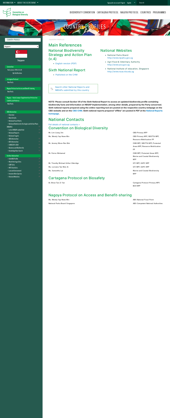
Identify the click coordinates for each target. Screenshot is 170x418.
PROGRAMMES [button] (159, 12)
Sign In (123, 2)
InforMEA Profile (13, 158)
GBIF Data (12, 164)
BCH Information (13, 141)
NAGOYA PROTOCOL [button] (129, 12)
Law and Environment (15, 170)
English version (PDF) (66, 63)
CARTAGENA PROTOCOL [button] (107, 12)
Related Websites (14, 176)
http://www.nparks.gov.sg (120, 58)
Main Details (12, 117)
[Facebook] (151, 39)
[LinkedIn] (156, 39)
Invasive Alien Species (15, 173)
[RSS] (162, 39)
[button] (131, 2)
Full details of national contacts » (64, 124)
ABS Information (13, 138)
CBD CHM (77, 110)
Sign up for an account (113, 2)
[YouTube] (148, 39)
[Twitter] (153, 39)
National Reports (14, 132)
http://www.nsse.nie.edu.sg (120, 71)
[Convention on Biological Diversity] (15, 12)
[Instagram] (159, 39)
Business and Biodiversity (16, 147)
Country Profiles (13, 39)
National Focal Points (15, 120)
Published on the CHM (67, 74)
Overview (11, 114)
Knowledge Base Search (16, 150)
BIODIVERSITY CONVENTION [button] (82, 12)
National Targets (14, 135)
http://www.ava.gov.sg (118, 64)
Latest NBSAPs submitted (16, 129)
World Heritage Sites (15, 161)
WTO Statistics (13, 167)
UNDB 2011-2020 (14, 144)
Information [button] (8, 2)
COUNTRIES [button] (145, 12)
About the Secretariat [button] (26, 2)
